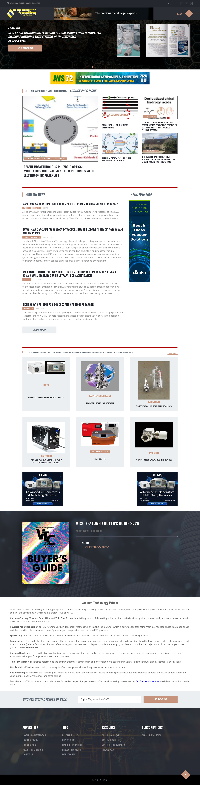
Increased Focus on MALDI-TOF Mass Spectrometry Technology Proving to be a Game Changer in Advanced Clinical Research (159, 126)
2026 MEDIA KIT (111, 735)
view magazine (25, 48)
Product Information (32, 208)
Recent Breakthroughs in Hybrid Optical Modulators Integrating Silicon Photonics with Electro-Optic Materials (59, 171)
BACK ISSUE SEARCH (70, 735)
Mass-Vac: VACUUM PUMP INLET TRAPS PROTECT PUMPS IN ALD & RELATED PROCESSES (70, 204)
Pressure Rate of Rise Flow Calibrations (115, 126)
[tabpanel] (100, 44)
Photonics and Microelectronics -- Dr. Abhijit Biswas (45, 158)
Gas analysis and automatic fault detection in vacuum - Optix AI (46, 461)
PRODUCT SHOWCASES (71, 749)
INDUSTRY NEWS (69, 754)
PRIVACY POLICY (109, 749)
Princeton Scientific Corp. (100, 396)
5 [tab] (104, 67)
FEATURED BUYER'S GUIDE (72, 745)
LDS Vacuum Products (100, 451)
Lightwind (154, 453)
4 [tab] (101, 67)
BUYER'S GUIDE (68, 740)
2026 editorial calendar (147, 681)
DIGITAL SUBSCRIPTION (151, 735)
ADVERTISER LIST (29, 745)
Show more (39, 330)
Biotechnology (150, 116)
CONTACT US (27, 754)
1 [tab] (92, 67)
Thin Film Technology (112, 151)
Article (26, 279)
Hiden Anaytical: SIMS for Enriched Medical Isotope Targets (58, 304)
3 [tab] (98, 67)
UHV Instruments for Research (100, 403)
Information (28, 308)
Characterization (151, 151)
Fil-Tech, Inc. (154, 402)
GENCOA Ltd (46, 456)
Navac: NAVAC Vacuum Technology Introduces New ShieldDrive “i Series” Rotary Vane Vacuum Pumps (72, 231)
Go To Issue (160, 699)
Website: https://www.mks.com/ (97, 547)
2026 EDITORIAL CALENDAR (113, 745)
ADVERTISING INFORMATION (34, 735)
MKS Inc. (85, 543)
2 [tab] (95, 67)
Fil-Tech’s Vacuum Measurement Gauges (154, 406)
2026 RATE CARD (111, 740)
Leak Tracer (100, 459)
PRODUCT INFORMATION (32, 749)
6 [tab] (107, 67)
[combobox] (109, 699)
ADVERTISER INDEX (30, 740)
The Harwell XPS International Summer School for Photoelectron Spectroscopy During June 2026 (158, 159)
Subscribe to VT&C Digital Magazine (24, 3)
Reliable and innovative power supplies (46, 397)
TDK (46, 385)
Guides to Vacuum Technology (116, 115)
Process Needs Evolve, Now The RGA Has (154, 459)
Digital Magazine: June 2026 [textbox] (95, 699)
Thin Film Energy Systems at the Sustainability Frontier (116, 159)
